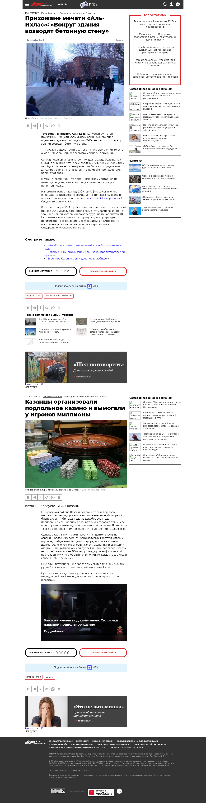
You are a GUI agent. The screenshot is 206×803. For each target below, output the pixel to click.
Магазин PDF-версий (102, 741)
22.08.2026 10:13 (32, 396)
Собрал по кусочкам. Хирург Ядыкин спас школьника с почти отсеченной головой (162, 106)
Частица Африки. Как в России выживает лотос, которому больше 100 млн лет (161, 426)
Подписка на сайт (58, 744)
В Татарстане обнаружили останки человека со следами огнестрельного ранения (105, 332)
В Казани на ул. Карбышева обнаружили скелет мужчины (105, 320)
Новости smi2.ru (36, 384)
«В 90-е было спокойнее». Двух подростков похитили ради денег (160, 147)
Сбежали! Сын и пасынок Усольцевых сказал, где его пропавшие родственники (162, 95)
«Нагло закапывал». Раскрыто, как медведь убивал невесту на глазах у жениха (161, 117)
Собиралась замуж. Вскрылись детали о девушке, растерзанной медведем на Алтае (159, 415)
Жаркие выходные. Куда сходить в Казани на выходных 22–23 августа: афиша (155, 63)
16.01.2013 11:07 (32, 13)
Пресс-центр (82, 741)
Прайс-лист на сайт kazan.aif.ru (150, 744)
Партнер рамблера (76, 791)
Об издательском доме (61, 741)
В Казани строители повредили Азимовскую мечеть (55, 330)
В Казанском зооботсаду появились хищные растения (53, 340)
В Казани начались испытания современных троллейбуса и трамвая (155, 75)
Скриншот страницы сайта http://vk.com (51, 118)
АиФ (103, 490)
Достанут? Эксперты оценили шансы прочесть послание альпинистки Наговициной (162, 404)
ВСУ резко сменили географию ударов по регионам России (158, 166)
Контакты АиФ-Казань (82, 744)
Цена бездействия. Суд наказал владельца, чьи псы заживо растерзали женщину (155, 50)
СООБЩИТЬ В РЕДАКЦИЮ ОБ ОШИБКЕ (126, 748)
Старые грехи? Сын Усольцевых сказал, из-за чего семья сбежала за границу (161, 457)
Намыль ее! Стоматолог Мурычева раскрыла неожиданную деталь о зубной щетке (160, 127)
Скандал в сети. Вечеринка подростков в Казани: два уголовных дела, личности (155, 37)
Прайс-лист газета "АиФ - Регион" (113, 744)
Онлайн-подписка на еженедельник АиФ (138, 741)
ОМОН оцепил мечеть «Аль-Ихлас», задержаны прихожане (54, 320)
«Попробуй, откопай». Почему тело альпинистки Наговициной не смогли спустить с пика (161, 436)
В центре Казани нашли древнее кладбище (77, 258)
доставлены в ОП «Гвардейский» (102, 198)
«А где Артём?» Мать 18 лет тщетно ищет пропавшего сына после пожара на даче (160, 447)
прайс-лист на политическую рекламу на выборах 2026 (77, 748)
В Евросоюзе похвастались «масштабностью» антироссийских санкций (160, 188)
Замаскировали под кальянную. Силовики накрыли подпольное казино (81, 622)
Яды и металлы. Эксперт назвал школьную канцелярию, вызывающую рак (159, 138)
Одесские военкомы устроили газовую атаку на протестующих (158, 177)
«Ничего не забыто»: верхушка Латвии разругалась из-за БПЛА (158, 198)
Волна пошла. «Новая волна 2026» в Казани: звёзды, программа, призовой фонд (155, 24)
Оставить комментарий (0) (103, 271)
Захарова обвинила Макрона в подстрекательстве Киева (157, 209)
